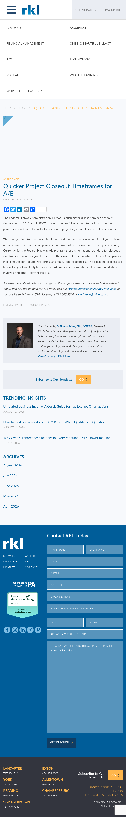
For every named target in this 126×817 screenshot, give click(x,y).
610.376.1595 (11, 795)
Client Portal (86, 10)
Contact (31, 567)
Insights (23, 107)
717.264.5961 (50, 795)
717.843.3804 (11, 784)
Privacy (93, 787)
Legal (119, 787)
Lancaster (12, 768)
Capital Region (16, 801)
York (7, 779)
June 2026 (11, 485)
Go (81, 379)
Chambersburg (56, 790)
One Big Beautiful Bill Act (90, 43)
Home (8, 107)
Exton (47, 768)
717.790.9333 (11, 806)
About (29, 561)
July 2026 (10, 475)
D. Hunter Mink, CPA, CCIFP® (74, 326)
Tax (9, 59)
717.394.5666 (11, 773)
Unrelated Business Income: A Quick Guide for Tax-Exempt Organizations (56, 406)
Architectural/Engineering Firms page (92, 289)
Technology (80, 59)
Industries (11, 561)
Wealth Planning (84, 75)
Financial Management (25, 43)
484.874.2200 (50, 773)
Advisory (14, 27)
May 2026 (10, 496)
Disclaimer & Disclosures (104, 795)
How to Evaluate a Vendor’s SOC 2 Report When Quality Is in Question (54, 422)
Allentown (52, 779)
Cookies (107, 787)
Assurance (78, 27)
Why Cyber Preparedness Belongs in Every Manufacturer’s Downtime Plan (57, 437)
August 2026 (12, 465)
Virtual (13, 75)
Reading (10, 790)
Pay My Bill (113, 10)
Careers (30, 556)
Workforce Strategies (25, 91)
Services (9, 556)
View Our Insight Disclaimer (54, 356)
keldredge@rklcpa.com (92, 294)
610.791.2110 (50, 784)
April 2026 (11, 506)
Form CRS (116, 791)
